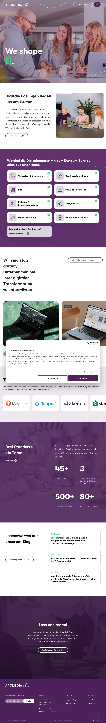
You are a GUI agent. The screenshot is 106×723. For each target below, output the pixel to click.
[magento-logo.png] (16, 403)
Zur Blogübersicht (17, 559)
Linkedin (91, 700)
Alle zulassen (83, 378)
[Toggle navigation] (97, 4)
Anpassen (51, 378)
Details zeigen (89, 372)
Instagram (91, 703)
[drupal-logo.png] (45, 403)
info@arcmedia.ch (53, 709)
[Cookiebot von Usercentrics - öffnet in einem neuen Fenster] (89, 343)
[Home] (18, 4)
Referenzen (14, 135)
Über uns (9, 460)
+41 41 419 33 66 (52, 711)
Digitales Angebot (72, 700)
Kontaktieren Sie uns (51, 650)
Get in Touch (83, 4)
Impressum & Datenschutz (63, 720)
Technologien (71, 703)
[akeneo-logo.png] (74, 403)
